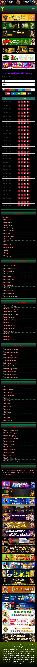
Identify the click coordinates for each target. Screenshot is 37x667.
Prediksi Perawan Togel (18, 472)
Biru (13, 93)
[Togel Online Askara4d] (18, 525)
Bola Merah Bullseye (10, 444)
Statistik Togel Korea (10, 369)
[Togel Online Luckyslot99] (18, 574)
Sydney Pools (7, 657)
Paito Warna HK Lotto (22, 659)
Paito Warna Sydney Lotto (27, 662)
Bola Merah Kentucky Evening (18, 73)
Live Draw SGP (23, 655)
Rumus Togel (13, 470)
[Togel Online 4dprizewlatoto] (18, 549)
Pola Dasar (7, 244)
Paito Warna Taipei (10, 331)
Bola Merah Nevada (10, 458)
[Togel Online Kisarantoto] (18, 49)
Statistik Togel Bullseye (11, 363)
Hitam (29, 93)
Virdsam (5, 649)
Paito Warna (8, 225)
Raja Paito (28, 472)
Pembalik (7, 242)
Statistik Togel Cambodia (11, 357)
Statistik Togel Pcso (10, 366)
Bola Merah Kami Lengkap (12, 461)
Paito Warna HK (19, 649)
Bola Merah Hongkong (11, 433)
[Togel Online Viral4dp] (18, 66)
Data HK (31, 651)
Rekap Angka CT (9, 256)
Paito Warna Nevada (10, 334)
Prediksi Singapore (10, 265)
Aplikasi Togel (21, 470)
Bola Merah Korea (9, 449)
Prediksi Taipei (8, 290)
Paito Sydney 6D (9, 339)
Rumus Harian (8, 233)
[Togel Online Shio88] (18, 630)
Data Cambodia (9, 395)
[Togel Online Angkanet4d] (18, 614)
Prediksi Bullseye (9, 279)
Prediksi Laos (8, 276)
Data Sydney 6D (9, 420)
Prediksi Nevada (9, 293)
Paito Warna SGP (24, 651)
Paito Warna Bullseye (10, 320)
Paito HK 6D (5, 217)
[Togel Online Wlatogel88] (18, 541)
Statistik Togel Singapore (11, 349)
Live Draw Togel (9, 228)
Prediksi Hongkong (9, 268)
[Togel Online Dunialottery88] (18, 590)
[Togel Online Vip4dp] (18, 582)
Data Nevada (8, 415)
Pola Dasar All (8, 247)
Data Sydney (8, 392)
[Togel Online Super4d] (18, 33)
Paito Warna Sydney (10, 311)
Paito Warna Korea (9, 325)
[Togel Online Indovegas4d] (18, 638)
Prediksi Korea (8, 285)
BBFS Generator (9, 230)
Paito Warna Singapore (11, 306)
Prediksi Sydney (9, 271)
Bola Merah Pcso (9, 447)
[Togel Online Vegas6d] (18, 517)
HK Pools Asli (18, 664)
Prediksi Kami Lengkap (11, 296)
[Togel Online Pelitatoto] (18, 57)
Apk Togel (5, 470)
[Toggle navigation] (33, 9)
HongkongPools (26, 657)
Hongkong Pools (16, 657)
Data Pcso (7, 403)
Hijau (18, 93)
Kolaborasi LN (8, 239)
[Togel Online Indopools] (18, 622)
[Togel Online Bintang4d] (18, 533)
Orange (24, 93)
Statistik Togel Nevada (11, 377)
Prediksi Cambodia (10, 274)
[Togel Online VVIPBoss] (18, 17)
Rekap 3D (7, 250)
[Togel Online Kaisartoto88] (18, 557)
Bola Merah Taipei (9, 455)
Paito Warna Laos (9, 317)
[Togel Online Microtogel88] (18, 485)
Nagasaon (28, 649)
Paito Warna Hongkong (11, 309)
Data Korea (7, 406)
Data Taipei (7, 412)
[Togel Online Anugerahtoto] (18, 598)
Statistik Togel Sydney (11, 355)
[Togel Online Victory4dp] (18, 501)
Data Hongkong (9, 389)
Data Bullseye (8, 401)
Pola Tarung (29, 470)
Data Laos (7, 398)
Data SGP (4, 653)
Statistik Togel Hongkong (11, 352)
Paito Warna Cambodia (11, 314)
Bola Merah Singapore (11, 430)
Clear (4, 89)
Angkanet (31, 655)
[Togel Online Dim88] (18, 25)
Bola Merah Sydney (10, 436)
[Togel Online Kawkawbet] (18, 509)
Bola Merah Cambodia (11, 438)
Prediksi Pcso (8, 282)
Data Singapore (9, 387)
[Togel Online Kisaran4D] (18, 41)
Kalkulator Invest (9, 236)
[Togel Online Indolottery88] (18, 606)
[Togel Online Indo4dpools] (18, 565)
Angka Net (11, 649)
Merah (8, 93)
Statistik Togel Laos (10, 360)
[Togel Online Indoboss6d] (18, 493)
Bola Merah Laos (9, 441)
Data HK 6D (7, 417)
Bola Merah (7, 219)
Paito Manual (8, 222)
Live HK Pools (6, 472)
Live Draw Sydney (13, 655)
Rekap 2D (7, 253)
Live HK (10, 474)
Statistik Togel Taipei (10, 374)
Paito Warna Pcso (9, 323)
